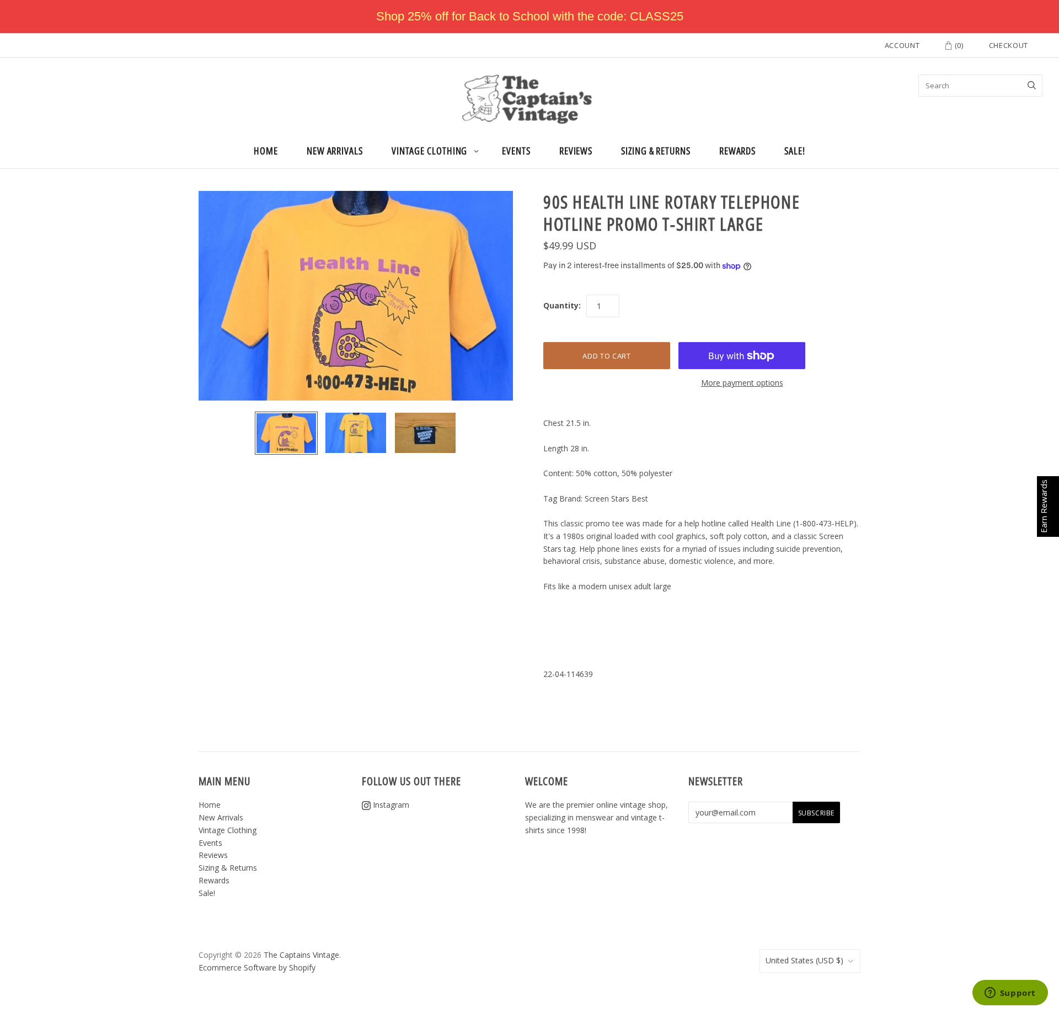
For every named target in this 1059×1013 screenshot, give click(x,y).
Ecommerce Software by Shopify (257, 967)
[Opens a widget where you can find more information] (1010, 993)
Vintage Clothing (430, 150)
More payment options (742, 382)
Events (516, 150)
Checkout (1008, 45)
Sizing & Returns (656, 150)
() (958, 45)
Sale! (794, 150)
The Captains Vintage (301, 955)
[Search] (1031, 85)
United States (804, 960)
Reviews (575, 150)
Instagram (390, 804)
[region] (529, 16)
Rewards (737, 150)
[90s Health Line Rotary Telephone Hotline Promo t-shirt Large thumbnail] (286, 433)
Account (902, 45)
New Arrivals (335, 150)
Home (266, 150)
